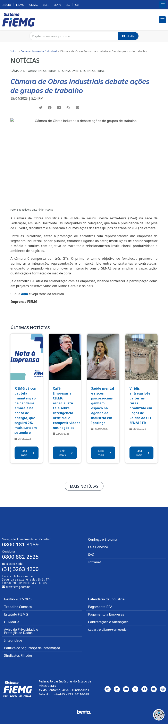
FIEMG (20, 5)
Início (6, 5)
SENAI (57, 5)
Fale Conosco (98, 547)
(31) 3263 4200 (20, 569)
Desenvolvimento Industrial (38, 51)
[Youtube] (126, 689)
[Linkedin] (117, 689)
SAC (91, 554)
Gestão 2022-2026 (18, 599)
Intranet (94, 562)
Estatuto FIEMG (16, 614)
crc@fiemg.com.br (18, 587)
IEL (68, 5)
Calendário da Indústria (106, 599)
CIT (77, 5)
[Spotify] (163, 689)
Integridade (13, 640)
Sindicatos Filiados (18, 655)
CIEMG (33, 5)
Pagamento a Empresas (106, 614)
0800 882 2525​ (20, 556)
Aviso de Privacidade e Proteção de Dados (21, 631)
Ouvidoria (11, 622)
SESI (46, 5)
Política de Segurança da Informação (32, 648)
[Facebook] (144, 689)
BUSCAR (128, 36)
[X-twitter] (135, 689)
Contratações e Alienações (108, 622)
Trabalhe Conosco (18, 606)
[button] (162, 4)
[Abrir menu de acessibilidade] (159, 715)
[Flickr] (154, 689)
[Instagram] (107, 689)
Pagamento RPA (100, 606)
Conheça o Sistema (102, 539)
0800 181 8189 (20, 544)
